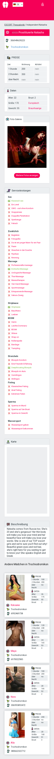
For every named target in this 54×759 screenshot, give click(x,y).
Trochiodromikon (19, 47)
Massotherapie (17, 280)
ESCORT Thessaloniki (14, 25)
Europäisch (33, 103)
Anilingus (15, 379)
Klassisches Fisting (19, 386)
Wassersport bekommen (22, 428)
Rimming (15, 258)
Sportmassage (17, 288)
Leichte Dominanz (19, 326)
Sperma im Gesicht (19, 413)
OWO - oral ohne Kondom (22, 208)
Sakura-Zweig (17, 295)
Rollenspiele (16, 341)
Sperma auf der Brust (20, 409)
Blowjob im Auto (18, 371)
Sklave (14, 333)
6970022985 (17, 659)
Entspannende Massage (21, 291)
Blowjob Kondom (19, 360)
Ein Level (15, 204)
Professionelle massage (21, 265)
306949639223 (17, 40)
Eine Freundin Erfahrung (21, 364)
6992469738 (17, 613)
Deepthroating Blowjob (21, 367)
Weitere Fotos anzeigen (27, 175)
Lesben (14, 314)
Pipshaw (15, 254)
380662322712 (18, 751)
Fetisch (14, 223)
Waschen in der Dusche (21, 250)
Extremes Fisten (18, 394)
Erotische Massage (19, 269)
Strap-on (15, 337)
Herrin (13, 322)
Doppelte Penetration (20, 216)
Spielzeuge (16, 219)
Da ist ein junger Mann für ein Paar (25, 242)
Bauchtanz (16, 311)
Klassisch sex (17, 201)
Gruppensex (16, 212)
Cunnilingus (16, 375)
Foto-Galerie (16, 119)
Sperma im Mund (18, 405)
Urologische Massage (21, 273)
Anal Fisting (16, 390)
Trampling (15, 348)
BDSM (14, 329)
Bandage (15, 344)
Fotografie (15, 239)
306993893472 (18, 705)
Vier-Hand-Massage (20, 284)
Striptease (15, 307)
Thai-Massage (17, 276)
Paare (13, 246)
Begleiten (15, 235)
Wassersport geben (20, 425)
